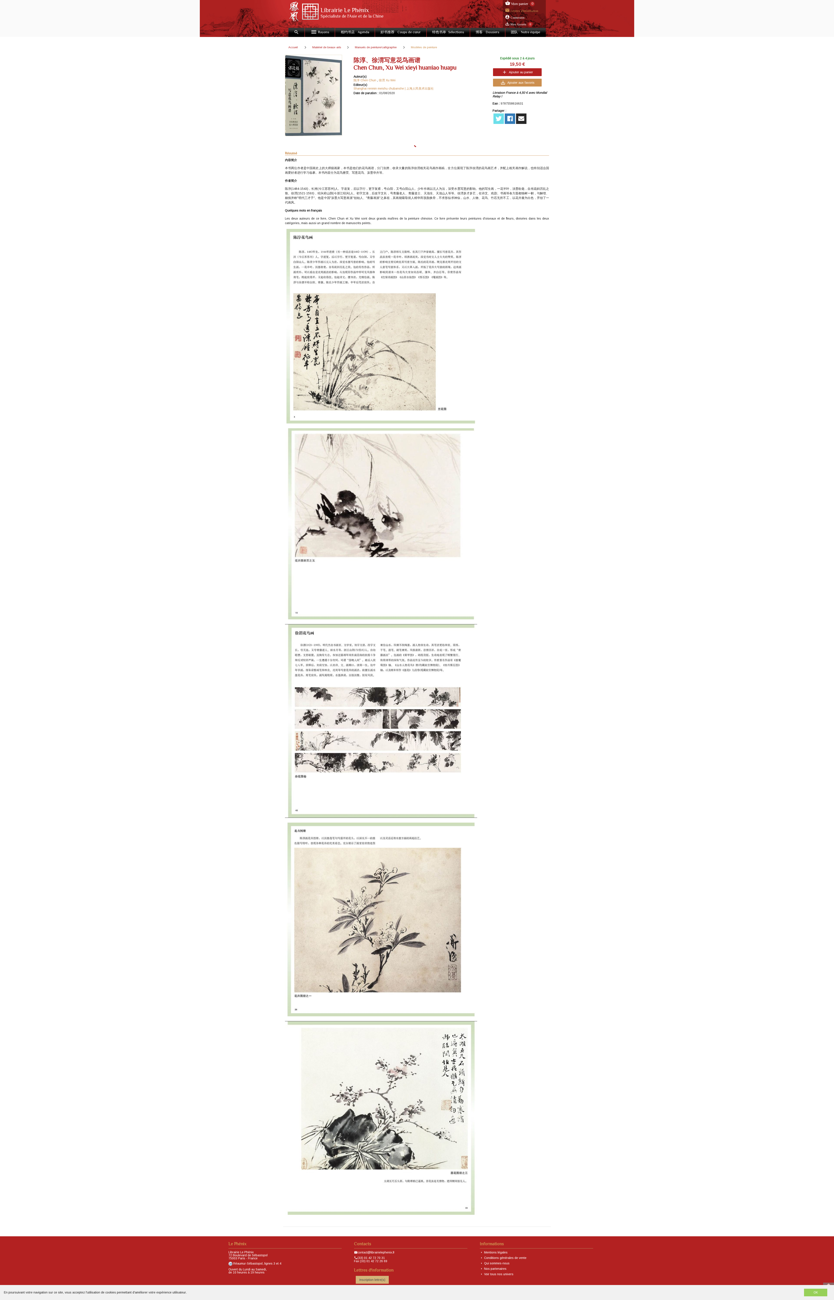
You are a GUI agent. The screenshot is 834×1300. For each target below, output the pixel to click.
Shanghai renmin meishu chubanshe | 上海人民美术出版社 (394, 88)
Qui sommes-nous (497, 1263)
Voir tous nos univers (498, 1274)
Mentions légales (496, 1252)
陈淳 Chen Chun (365, 80)
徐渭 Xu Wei (387, 80)
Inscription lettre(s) (372, 1280)
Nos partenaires (495, 1268)
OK (816, 1292)
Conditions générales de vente (505, 1258)
